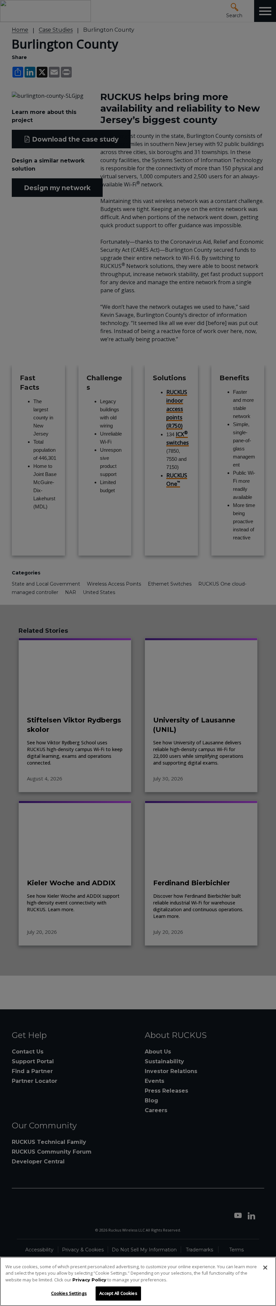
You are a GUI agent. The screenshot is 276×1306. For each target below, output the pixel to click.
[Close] (265, 1267)
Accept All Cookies (118, 1293)
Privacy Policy (89, 1279)
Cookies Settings (69, 1293)
